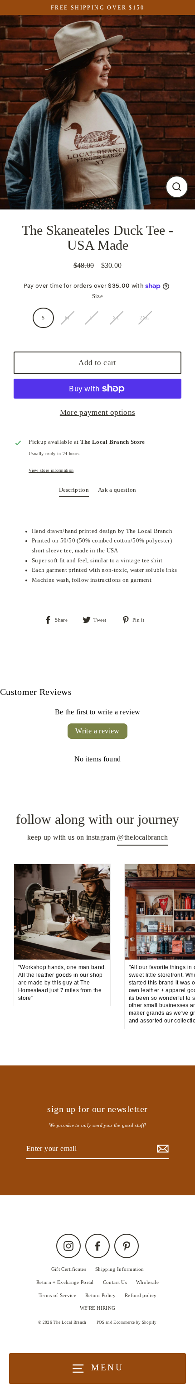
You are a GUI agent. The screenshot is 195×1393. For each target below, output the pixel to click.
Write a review (97, 731)
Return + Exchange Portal (65, 1282)
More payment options (97, 412)
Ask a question (117, 490)
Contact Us (115, 1282)
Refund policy (140, 1295)
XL (116, 317)
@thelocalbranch (142, 837)
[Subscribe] (161, 1149)
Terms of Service (57, 1295)
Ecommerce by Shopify (134, 1322)
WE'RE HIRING (98, 1308)
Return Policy (100, 1295)
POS (101, 1322)
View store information (51, 470)
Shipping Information (119, 1269)
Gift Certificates (68, 1269)
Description (74, 490)
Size (97, 296)
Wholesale (147, 1282)
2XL (145, 317)
